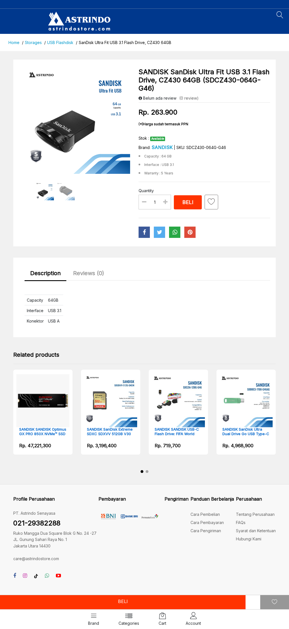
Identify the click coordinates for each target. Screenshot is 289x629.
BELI (123, 601)
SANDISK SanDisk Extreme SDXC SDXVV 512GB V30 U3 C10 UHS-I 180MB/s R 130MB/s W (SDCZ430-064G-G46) (110, 431)
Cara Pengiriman (206, 530)
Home (13, 42)
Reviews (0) (88, 273)
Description (45, 273)
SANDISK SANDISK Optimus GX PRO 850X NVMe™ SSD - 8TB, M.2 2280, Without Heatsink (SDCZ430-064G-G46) (42, 431)
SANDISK (162, 147)
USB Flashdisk (60, 42)
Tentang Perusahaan (255, 514)
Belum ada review (159, 98)
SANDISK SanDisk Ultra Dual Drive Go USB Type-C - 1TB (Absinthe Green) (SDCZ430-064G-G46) (245, 431)
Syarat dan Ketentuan (256, 530)
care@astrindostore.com (36, 558)
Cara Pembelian (205, 514)
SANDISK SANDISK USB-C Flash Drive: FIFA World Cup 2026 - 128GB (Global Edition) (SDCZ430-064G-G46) (178, 431)
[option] (77, 121)
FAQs (241, 522)
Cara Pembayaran (207, 522)
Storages (33, 42)
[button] (142, 471)
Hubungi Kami (248, 538)
